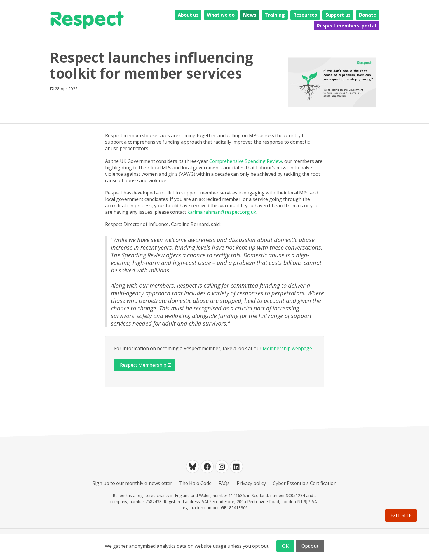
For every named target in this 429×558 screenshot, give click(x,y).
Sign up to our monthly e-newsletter (132, 483)
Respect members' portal (346, 25)
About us (188, 15)
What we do (221, 15)
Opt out (309, 546)
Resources (305, 15)
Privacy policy (251, 483)
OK (285, 546)
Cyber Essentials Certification (304, 483)
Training (275, 15)
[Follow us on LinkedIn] (236, 466)
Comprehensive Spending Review (245, 161)
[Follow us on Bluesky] (192, 466)
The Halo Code (195, 483)
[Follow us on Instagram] (222, 466)
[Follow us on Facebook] (207, 466)
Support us (337, 15)
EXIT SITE (400, 515)
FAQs (224, 483)
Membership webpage (287, 348)
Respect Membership (143, 365)
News (249, 15)
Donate (367, 15)
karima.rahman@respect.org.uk (221, 212)
